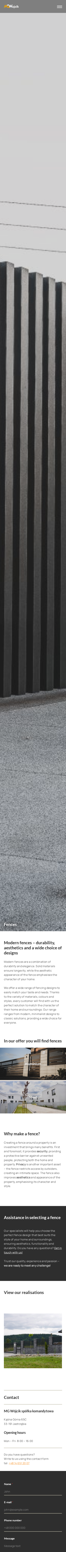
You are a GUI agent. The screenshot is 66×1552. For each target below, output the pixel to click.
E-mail (8, 1502)
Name (8, 1484)
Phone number (13, 1520)
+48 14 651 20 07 (19, 1463)
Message (9, 1538)
